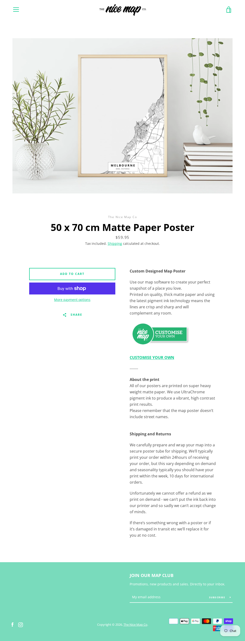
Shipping (115, 243)
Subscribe (217, 597)
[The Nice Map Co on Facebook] (12, 624)
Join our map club (151, 575)
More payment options (72, 299)
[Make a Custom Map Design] (160, 346)
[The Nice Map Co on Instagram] (20, 624)
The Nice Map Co (135, 624)
